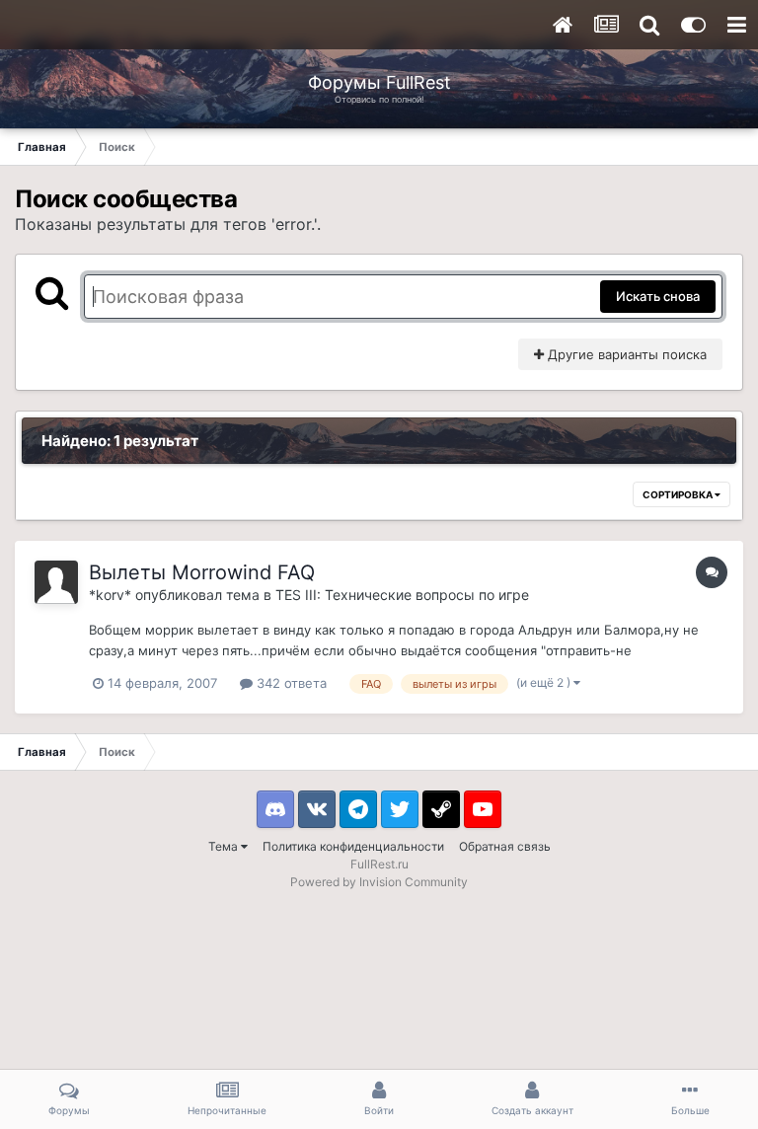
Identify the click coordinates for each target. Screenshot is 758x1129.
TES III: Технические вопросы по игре (402, 594)
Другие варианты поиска (625, 354)
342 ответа (290, 683)
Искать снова (658, 296)
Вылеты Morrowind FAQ (202, 572)
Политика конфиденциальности (353, 846)
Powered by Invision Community (379, 881)
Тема (224, 846)
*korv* (110, 594)
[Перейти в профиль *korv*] (56, 582)
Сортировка (679, 494)
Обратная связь (505, 846)
